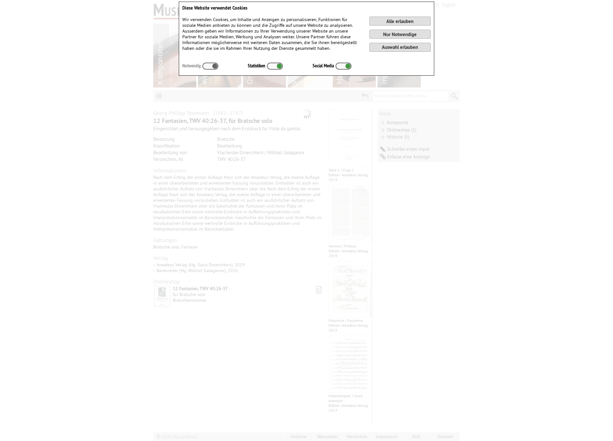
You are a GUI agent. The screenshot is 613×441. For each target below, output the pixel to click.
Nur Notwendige (400, 34)
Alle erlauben (399, 21)
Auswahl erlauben (400, 47)
